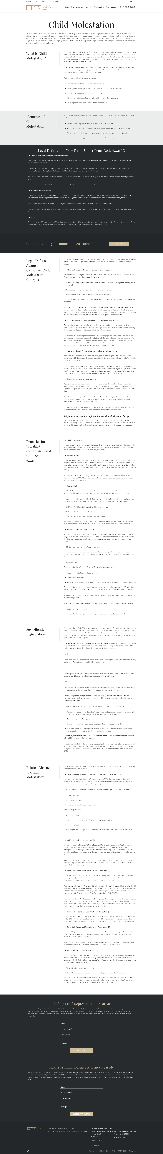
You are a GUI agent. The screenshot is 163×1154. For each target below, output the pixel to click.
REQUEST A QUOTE (81, 1050)
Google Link (95, 1145)
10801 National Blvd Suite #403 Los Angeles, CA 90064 (42, 2)
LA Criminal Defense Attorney (59, 1128)
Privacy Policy (111, 1151)
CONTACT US (119, 244)
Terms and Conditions (96, 1151)
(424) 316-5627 (119, 1137)
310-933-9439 (127, 7)
